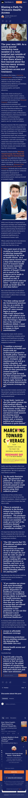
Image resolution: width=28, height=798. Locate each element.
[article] (14, 727)
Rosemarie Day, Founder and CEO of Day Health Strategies (12, 166)
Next (23, 687)
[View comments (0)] (6, 21)
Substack (6, 794)
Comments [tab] (5, 698)
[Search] (25, 717)
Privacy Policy (19, 784)
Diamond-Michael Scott (11, 16)
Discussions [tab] (13, 718)
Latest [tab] (7, 718)
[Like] (2, 21)
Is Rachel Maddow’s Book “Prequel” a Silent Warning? (9, 739)
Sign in (24, 2)
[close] (23, 747)
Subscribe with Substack (15, 778)
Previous (6, 687)
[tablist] (8, 698)
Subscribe (19, 2)
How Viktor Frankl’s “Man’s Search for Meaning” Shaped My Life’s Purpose (8, 724)
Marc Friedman (12, 731)
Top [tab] (3, 718)
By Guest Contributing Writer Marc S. (9, 728)
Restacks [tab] (11, 698)
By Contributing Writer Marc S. (9, 743)
